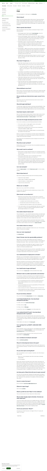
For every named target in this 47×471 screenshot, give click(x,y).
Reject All (3, 468)
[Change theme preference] (44, 3)
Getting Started (21, 234)
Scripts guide (32, 321)
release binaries (29, 295)
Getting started (9, 5)
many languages (35, 33)
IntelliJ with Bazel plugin (30, 302)
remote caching (32, 116)
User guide (15, 5)
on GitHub (23, 388)
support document (38, 222)
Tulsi (25, 304)
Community (28, 5)
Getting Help (34, 14)
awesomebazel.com (20, 331)
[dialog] (11, 466)
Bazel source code (33, 169)
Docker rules (26, 270)
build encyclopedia (28, 329)
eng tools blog (19, 139)
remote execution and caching (22, 116)
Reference (19, 5)
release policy (40, 295)
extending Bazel (26, 334)
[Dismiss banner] (45, 1)
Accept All (8, 468)
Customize (18, 468)
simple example (23, 169)
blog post (29, 309)
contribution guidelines (24, 339)
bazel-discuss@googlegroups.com (30, 383)
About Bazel (4, 5)
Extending (23, 5)
